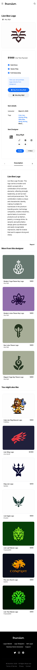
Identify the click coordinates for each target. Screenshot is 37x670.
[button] (32, 164)
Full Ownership (15, 73)
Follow (31, 151)
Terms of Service (11, 666)
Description (18, 163)
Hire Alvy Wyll (19, 95)
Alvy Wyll (7, 19)
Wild (20, 119)
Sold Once (13, 65)
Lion (19, 115)
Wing (20, 121)
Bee (23, 119)
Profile (20, 151)
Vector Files (14, 69)
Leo (23, 115)
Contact (28, 666)
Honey (25, 121)
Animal (20, 117)
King (25, 117)
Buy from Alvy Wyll (19, 90)
